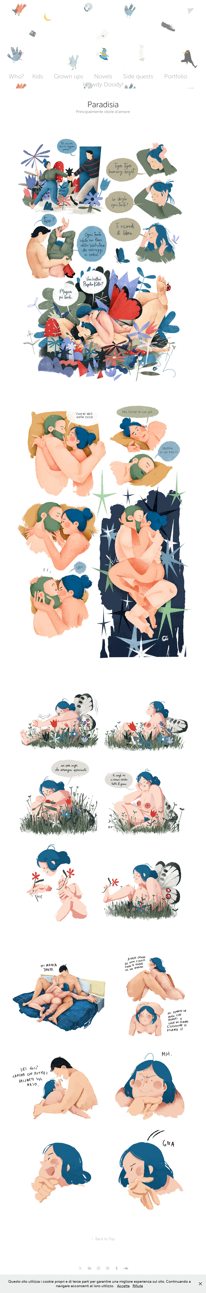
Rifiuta (138, 1286)
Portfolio (175, 76)
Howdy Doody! (103, 84)
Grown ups (68, 76)
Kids (37, 76)
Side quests (138, 76)
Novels (103, 76)
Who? (16, 76)
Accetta (123, 1286)
